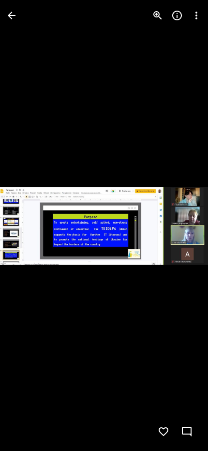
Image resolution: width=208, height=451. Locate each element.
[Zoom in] (157, 15)
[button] (27, 225)
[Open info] (177, 15)
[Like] (163, 431)
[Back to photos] (11, 15)
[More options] (196, 15)
